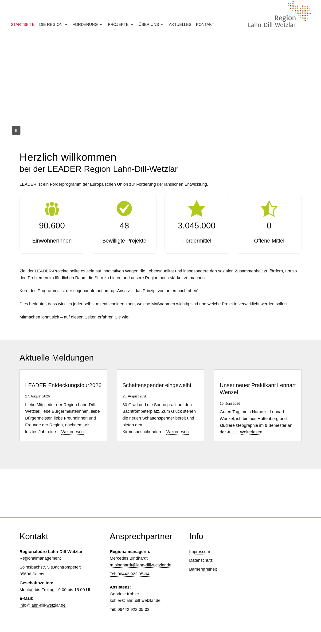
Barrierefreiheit (203, 569)
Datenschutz (201, 560)
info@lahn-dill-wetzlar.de (43, 605)
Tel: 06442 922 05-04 (129, 574)
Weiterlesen (72, 432)
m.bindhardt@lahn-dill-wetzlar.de (140, 565)
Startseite (23, 24)
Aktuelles (180, 24)
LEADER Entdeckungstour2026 (63, 385)
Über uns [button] (149, 24)
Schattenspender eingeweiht (156, 385)
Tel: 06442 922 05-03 (129, 609)
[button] (16, 86)
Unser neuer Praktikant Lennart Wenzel (258, 388)
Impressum (199, 551)
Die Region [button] (51, 24)
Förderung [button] (85, 24)
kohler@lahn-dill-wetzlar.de (135, 600)
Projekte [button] (118, 24)
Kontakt (205, 24)
